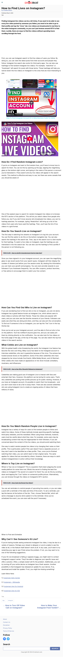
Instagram (10, 600)
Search (55, 648)
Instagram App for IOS (12, 591)
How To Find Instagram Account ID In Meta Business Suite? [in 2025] (31, 91)
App (3, 15)
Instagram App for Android (13, 586)
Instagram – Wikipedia (12, 582)
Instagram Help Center (12, 578)
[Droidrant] (31, 2)
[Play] (46, 83)
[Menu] (2, 2)
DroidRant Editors (7, 10)
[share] (53, 90)
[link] (8, 90)
